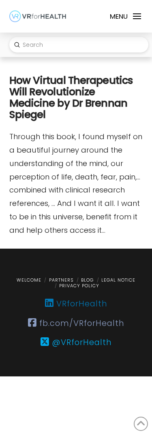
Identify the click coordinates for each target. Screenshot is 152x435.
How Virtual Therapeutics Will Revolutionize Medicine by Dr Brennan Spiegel (71, 97)
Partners (61, 280)
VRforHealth (80, 303)
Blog (87, 280)
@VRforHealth (80, 342)
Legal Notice (118, 280)
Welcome (29, 280)
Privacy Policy (79, 285)
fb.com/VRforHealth (80, 323)
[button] (125, 16)
